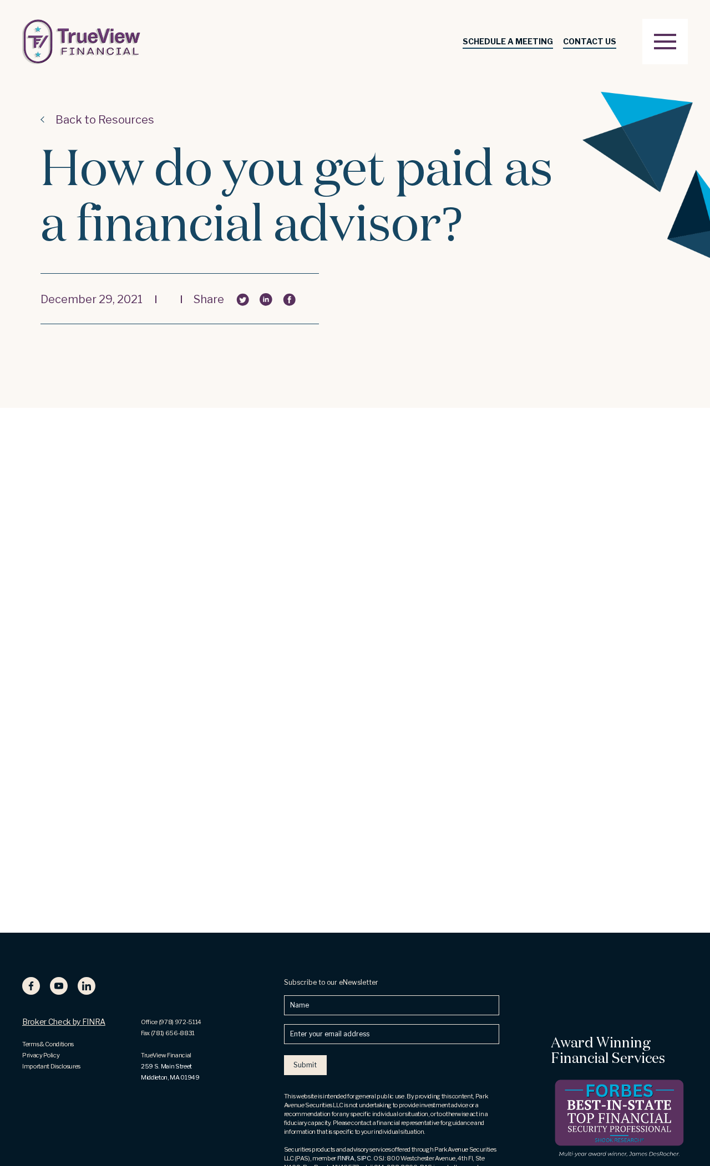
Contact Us (589, 41)
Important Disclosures (51, 1066)
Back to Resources (104, 119)
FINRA (345, 1158)
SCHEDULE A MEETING (508, 41)
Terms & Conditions (48, 1044)
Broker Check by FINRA (63, 1021)
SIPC (364, 1158)
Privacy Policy (40, 1055)
